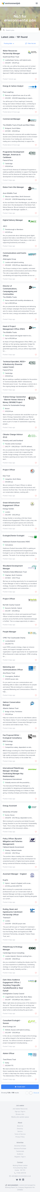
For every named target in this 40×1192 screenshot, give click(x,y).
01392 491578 (21, 1173)
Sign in (23, 1111)
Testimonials (20, 1151)
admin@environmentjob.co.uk (21, 1176)
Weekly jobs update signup (20, 1117)
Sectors (20, 1131)
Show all (36, 1093)
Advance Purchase (20, 1148)
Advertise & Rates (20, 1146)
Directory (20, 1128)
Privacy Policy (20, 1137)
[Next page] (30, 1092)
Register (17, 1157)
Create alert (21, 1087)
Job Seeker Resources (20, 1109)
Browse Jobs (20, 1114)
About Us (20, 1126)
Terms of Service (20, 1134)
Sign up (17, 1111)
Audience (20, 1154)
